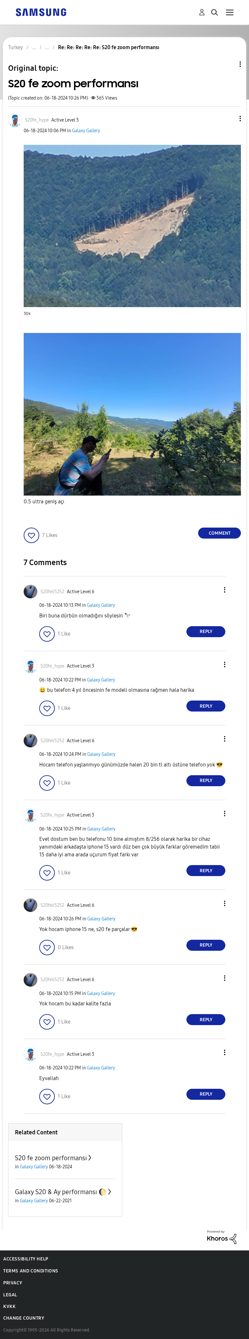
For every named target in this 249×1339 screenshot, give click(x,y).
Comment (220, 533)
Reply (206, 631)
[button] (229, 118)
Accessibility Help (25, 1259)
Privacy (12, 1283)
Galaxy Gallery (86, 131)
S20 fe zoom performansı (51, 1158)
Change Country (23, 1318)
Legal (10, 1295)
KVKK (9, 1306)
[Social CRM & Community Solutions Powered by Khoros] (221, 1237)
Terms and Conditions (30, 1271)
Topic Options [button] (229, 64)
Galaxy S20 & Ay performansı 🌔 (61, 1192)
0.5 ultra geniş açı (44, 501)
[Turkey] (41, 12)
